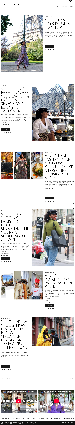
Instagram (19, 418)
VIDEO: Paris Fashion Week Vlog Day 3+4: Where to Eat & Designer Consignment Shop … (59, 166)
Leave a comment (49, 43)
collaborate (5, 361)
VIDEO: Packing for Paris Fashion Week (58, 281)
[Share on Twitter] (52, 49)
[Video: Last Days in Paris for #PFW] (22, 43)
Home (57, 6)
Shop (71, 6)
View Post (49, 46)
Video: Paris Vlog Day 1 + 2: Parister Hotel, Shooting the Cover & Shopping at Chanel (15, 227)
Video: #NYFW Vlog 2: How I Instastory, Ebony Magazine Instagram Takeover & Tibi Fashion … (14, 334)
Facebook (44, 418)
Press (7, 423)
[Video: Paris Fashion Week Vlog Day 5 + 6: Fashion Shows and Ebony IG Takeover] (53, 112)
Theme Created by (68, 422)
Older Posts (6, 378)
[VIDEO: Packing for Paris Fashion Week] (22, 285)
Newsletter (13, 423)
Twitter (6, 418)
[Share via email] (48, 49)
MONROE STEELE (12, 4)
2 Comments (5, 255)
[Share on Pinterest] (54, 49)
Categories (64, 6)
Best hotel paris (6, 124)
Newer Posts (69, 378)
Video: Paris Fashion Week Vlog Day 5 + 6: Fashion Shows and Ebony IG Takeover (15, 100)
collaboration (49, 41)
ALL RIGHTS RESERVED (18, 422)
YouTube (69, 418)
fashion (48, 300)
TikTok (31, 418)
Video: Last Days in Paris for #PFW (57, 24)
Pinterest (57, 418)
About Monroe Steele (30, 422)
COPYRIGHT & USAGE (31, 423)
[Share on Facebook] (50, 49)
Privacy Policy (21, 423)
